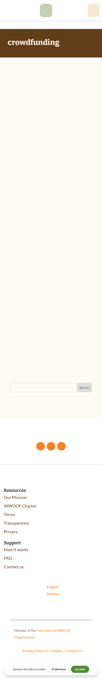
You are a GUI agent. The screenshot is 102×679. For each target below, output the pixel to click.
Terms (9, 514)
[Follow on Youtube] (51, 446)
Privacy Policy (33, 650)
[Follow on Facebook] (40, 446)
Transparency (16, 523)
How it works (16, 549)
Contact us (14, 566)
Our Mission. (16, 497)
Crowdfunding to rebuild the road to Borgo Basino (47, 124)
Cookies (55, 650)
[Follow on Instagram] (61, 446)
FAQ (8, 558)
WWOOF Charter (20, 505)
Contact (71, 650)
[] (46, 15)
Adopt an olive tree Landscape (42, 306)
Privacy (11, 531)
